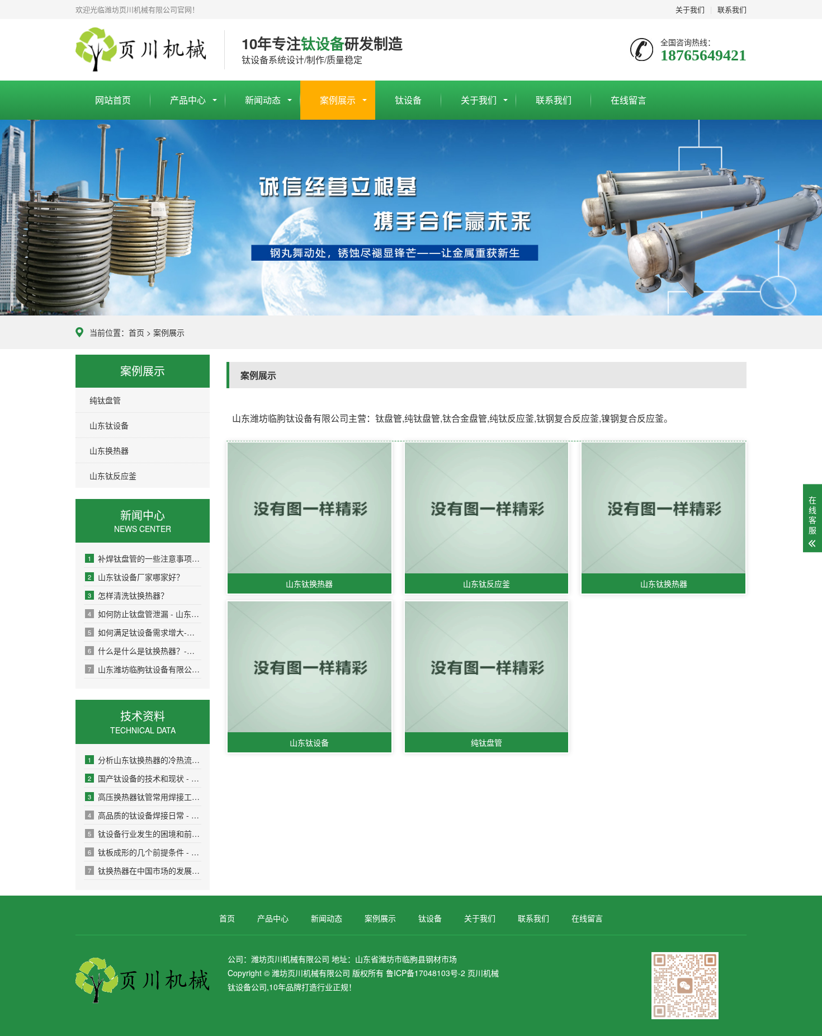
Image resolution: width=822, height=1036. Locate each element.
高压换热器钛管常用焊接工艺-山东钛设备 (144, 796)
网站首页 (113, 99)
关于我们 (690, 9)
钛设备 (408, 99)
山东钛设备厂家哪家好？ (136, 576)
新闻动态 (263, 99)
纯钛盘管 (105, 400)
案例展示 (338, 99)
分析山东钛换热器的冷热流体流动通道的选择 (144, 759)
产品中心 (188, 99)
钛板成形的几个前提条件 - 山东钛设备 (144, 852)
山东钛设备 (109, 425)
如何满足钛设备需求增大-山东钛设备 (144, 632)
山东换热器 (109, 450)
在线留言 (628, 99)
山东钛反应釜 (112, 475)
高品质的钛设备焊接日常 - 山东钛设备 (144, 815)
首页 (136, 332)
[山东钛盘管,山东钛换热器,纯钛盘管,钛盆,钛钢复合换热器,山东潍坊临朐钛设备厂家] (141, 49)
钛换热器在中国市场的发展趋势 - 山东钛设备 (144, 870)
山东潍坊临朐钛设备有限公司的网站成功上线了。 (144, 669)
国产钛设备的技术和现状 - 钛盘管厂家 (144, 778)
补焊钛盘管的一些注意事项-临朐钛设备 (144, 558)
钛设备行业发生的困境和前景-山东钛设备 (144, 833)
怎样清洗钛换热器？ (128, 595)
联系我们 (732, 9)
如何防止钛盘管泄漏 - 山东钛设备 (144, 613)
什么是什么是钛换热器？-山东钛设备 (144, 650)
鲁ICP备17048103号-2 (425, 972)
